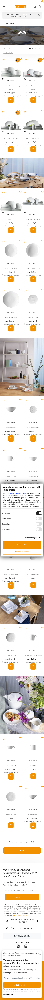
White (12, 23)
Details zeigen (31, 538)
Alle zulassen (22, 544)
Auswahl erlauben (22, 551)
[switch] (39, 518)
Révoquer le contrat (22, 936)
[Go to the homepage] (20, 7)
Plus (22, 850)
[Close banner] (42, 1)
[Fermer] (39, 954)
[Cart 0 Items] (39, 6)
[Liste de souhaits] (20, 60)
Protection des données (21, 915)
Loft (6, 23)
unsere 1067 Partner (18, 493)
